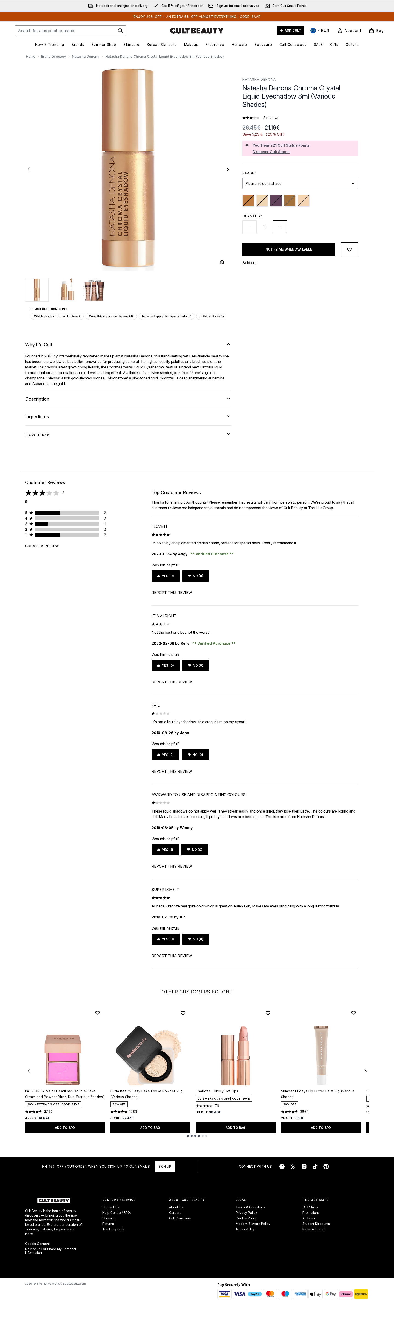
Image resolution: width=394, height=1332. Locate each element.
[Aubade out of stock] (248, 201)
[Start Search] (120, 31)
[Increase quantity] (280, 226)
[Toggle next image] (227, 169)
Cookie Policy (246, 1218)
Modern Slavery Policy (253, 1224)
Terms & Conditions (250, 1207)
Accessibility (245, 1229)
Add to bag (65, 1127)
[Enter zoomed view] (222, 262)
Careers (175, 1213)
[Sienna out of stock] (290, 201)
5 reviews (271, 117)
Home (30, 56)
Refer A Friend (313, 1229)
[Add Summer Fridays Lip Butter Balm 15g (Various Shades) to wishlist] (353, 1012)
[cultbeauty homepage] (197, 30)
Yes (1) (167, 850)
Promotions (310, 1213)
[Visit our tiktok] (315, 1166)
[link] (349, 30)
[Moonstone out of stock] (262, 201)
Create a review (42, 546)
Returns (108, 1224)
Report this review (172, 592)
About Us (176, 1207)
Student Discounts (316, 1224)
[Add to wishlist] (349, 249)
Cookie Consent (37, 1244)
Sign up (164, 1166)
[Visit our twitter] (293, 1166)
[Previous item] (28, 1071)
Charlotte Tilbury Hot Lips (217, 1091)
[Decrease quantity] (249, 226)
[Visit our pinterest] (326, 1166)
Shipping (109, 1218)
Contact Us (110, 1207)
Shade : (249, 173)
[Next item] (365, 1071)
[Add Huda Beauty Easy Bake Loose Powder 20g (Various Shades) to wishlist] (182, 1012)
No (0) (198, 576)
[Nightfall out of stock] (276, 201)
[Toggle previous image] (28, 169)
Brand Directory (53, 56)
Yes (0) (168, 576)
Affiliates (308, 1218)
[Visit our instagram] (304, 1166)
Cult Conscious (180, 1218)
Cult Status (310, 1207)
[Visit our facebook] (282, 1166)
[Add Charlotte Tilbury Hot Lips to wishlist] (268, 1012)
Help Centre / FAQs (117, 1213)
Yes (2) (168, 755)
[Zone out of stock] (304, 201)
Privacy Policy (246, 1213)
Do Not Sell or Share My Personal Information (50, 1251)
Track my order (114, 1229)
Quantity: (252, 216)
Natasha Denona (85, 56)
